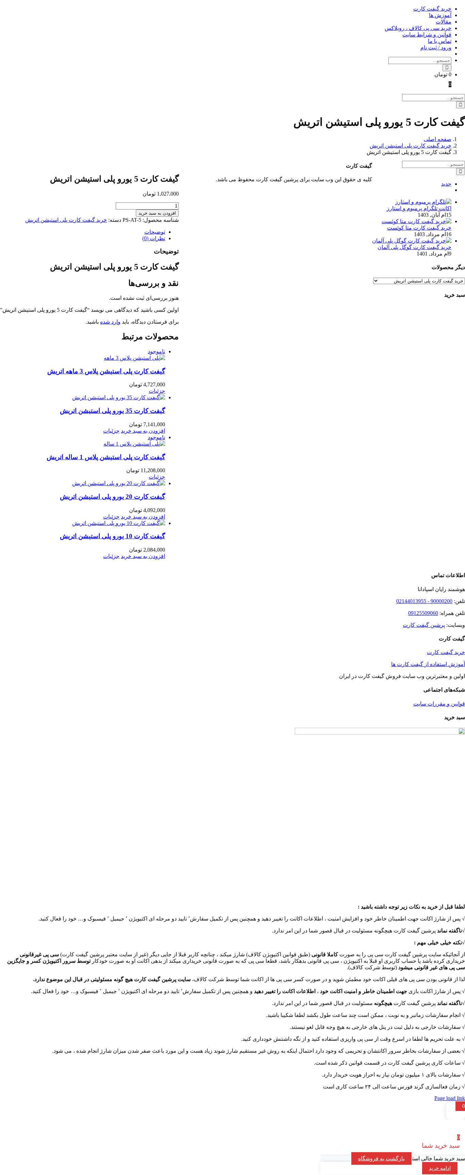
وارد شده (110, 322)
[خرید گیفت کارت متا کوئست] (416, 221)
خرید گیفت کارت (446, 652)
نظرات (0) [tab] (153, 238)
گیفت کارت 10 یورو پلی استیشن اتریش (112, 536)
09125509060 (423, 613)
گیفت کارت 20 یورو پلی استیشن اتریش (112, 496)
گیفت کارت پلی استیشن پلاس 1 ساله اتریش (106, 457)
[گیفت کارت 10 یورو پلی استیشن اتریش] (82, 523)
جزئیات (157, 391)
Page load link (449, 1098)
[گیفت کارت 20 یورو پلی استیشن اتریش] (82, 483)
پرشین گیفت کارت (424, 625)
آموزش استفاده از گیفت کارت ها (428, 664)
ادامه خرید (440, 1168)
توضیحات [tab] (154, 232)
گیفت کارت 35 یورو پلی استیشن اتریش (112, 410)
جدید (446, 184)
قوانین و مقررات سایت (439, 704)
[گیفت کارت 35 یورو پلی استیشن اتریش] (82, 397)
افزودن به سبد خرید (157, 213)
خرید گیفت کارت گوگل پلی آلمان (414, 247)
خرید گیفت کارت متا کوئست (419, 228)
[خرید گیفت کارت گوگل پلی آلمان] (411, 241)
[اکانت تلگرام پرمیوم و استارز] (423, 202)
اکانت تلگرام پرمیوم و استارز (419, 208)
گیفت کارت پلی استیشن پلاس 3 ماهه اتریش (106, 371)
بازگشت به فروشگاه (381, 1158)
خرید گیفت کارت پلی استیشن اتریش (66, 220)
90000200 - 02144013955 (424, 601)
